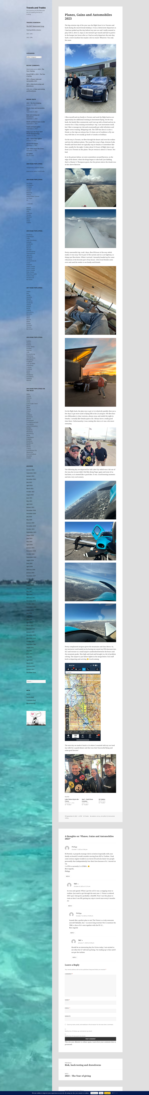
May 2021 (29, 501)
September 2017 (31, 582)
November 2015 (31, 638)
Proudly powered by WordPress (74, 1091)
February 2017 (30, 598)
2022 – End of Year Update (34, 139)
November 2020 (31, 513)
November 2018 (31, 551)
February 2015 (30, 666)
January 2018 (30, 573)
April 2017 (29, 594)
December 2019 (31, 526)
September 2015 (31, 644)
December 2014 (31, 672)
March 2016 (29, 626)
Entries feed (30, 697)
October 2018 (30, 554)
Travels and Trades (36, 7)
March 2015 (29, 663)
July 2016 (29, 613)
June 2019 (29, 538)
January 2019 (30, 548)
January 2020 (30, 523)
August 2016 (30, 610)
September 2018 (31, 557)
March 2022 (29, 488)
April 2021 (29, 504)
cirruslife (103, 816)
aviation (93, 816)
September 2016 (31, 607)
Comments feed (31, 700)
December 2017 (31, 576)
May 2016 (29, 619)
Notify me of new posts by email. (75, 1036)
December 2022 (31, 479)
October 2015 (30, 641)
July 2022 (29, 482)
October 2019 (30, 529)
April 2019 (29, 545)
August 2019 (30, 535)
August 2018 (30, 560)
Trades (87, 816)
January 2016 (30, 632)
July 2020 (29, 516)
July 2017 (29, 588)
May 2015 (29, 657)
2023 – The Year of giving (33, 103)
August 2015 (30, 647)
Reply (68, 876)
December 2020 (31, 510)
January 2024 (30, 470)
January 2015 (30, 669)
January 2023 (30, 476)
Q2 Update (29, 153)
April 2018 (29, 566)
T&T (27, 79)
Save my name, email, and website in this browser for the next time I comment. (90, 1024)
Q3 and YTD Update (32, 143)
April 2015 (29, 660)
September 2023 (31, 473)
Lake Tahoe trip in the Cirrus (35, 148)
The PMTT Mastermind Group (35, 26)
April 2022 (29, 485)
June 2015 (29, 654)
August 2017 (30, 585)
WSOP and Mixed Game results (35, 122)
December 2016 (31, 601)
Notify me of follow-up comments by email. (78, 1031)
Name (67, 1000)
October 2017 (30, 579)
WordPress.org (30, 703)
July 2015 (29, 651)
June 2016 (29, 616)
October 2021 (30, 492)
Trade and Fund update (33, 127)
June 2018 (29, 563)
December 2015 (31, 635)
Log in (28, 694)
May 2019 (29, 541)
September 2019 (31, 532)
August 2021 (30, 495)
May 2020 (29, 520)
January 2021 (30, 507)
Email (67, 1008)
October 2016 (30, 604)
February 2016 (30, 629)
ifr (107, 816)
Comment (69, 974)
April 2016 (29, 622)
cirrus (98, 816)
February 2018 (30, 569)
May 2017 (29, 591)
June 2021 (29, 498)
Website (67, 1016)
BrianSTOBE (30, 74)
